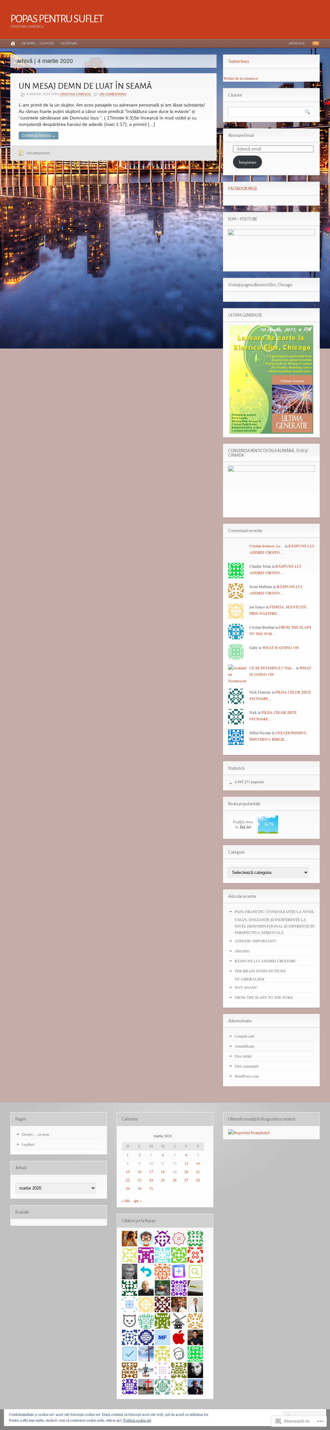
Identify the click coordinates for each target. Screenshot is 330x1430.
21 (198, 1171)
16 (139, 1171)
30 (139, 1188)
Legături (69, 43)
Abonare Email (241, 135)
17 (151, 1171)
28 (198, 1179)
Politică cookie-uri (137, 1420)
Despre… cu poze (38, 43)
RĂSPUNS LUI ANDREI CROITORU (265, 960)
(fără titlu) (242, 950)
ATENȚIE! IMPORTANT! (256, 940)
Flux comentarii (246, 1066)
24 (151, 1179)
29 (128, 1188)
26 (175, 1179)
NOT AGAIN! (246, 987)
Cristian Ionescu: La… (266, 545)
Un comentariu (113, 94)
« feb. (126, 1200)
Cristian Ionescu (75, 94)
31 (151, 1188)
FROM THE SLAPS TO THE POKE (264, 997)
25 (163, 1179)
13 (186, 1163)
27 (186, 1179)
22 (128, 1179)
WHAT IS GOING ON (280, 647)
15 (128, 1171)
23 (139, 1179)
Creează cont (244, 1036)
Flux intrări (243, 1056)
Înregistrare (247, 162)
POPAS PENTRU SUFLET (56, 19)
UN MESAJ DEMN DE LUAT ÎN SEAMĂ (85, 86)
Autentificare (244, 1046)
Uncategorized (37, 153)
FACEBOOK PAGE (242, 189)
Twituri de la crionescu (240, 78)
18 (163, 1171)
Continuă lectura (38, 135)
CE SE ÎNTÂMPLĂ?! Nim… (272, 667)
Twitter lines (238, 61)
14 (198, 1163)
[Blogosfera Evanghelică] (248, 1132)
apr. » (138, 1200)
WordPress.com (247, 1076)
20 (186, 1171)
